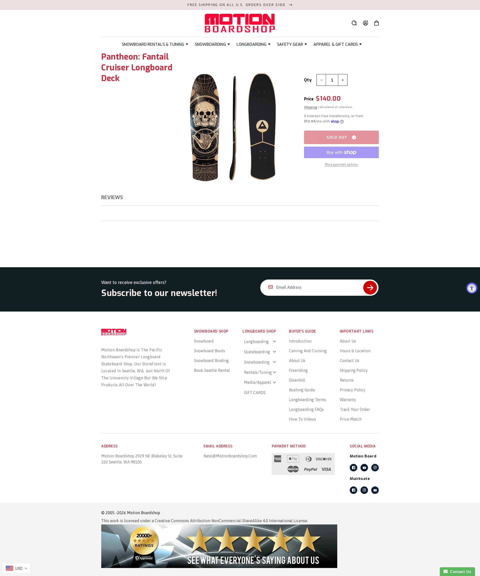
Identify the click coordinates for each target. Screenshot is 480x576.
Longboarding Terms (307, 399)
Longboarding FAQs (306, 409)
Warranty (348, 399)
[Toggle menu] (274, 341)
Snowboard (204, 341)
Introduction (300, 341)
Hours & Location (355, 351)
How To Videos (302, 419)
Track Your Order (355, 409)
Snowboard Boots (209, 351)
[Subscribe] (370, 288)
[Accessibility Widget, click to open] (472, 288)
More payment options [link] (341, 164)
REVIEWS (112, 197)
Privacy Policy (352, 390)
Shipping (310, 107)
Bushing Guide (302, 390)
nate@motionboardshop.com (230, 456)
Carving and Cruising (308, 351)
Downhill (297, 380)
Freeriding (298, 370)
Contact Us (349, 360)
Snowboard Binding (211, 360)
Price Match (351, 419)
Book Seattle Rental (212, 370)
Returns (347, 380)
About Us (297, 360)
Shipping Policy (354, 370)
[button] (155, 44)
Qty (308, 80)
